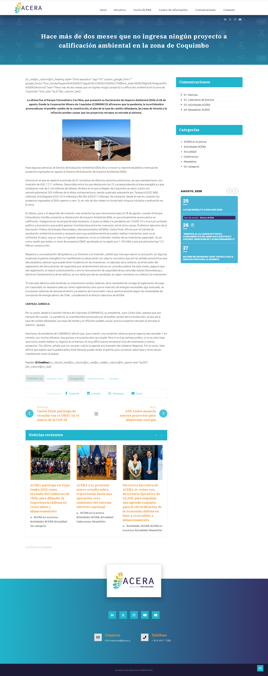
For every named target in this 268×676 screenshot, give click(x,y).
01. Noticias (191, 94)
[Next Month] (235, 191)
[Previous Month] (229, 191)
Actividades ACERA (41, 521)
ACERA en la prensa (95, 378)
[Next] (161, 435)
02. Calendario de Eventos (199, 99)
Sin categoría (38, 525)
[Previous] (156, 435)
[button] (225, 19)
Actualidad (113, 378)
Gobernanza (83, 521)
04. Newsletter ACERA (197, 109)
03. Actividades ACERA (197, 104)
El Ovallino (42, 362)
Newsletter (99, 521)
